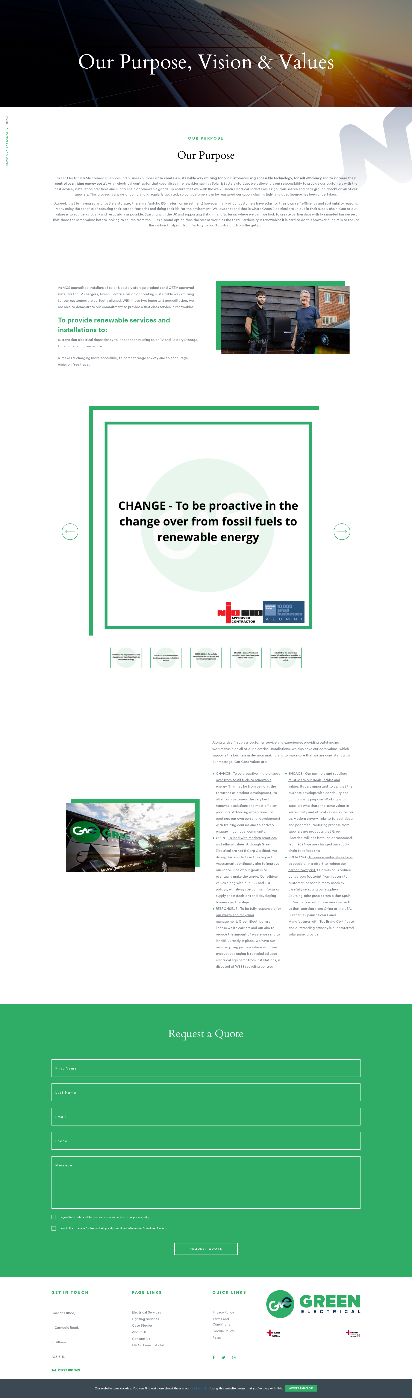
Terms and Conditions (221, 1321)
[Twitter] (223, 1358)
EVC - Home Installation (151, 1345)
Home (7, 120)
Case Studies (142, 1325)
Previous (70, 531)
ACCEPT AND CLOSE (301, 1388)
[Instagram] (233, 1358)
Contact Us (141, 1339)
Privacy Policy (223, 1312)
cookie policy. (200, 1388)
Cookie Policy (223, 1331)
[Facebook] (213, 1358)
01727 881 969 (66, 1370)
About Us (139, 1332)
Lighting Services (145, 1319)
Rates (216, 1337)
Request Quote (206, 1248)
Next (342, 531)
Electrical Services (146, 1312)
